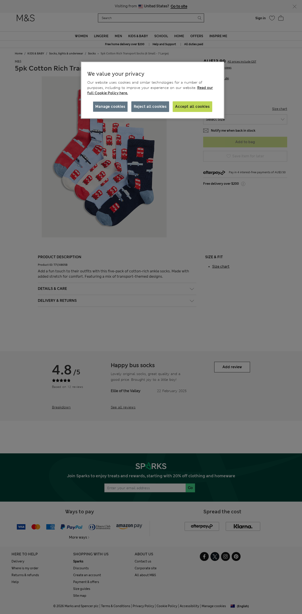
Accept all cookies (192, 106)
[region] (152, 90)
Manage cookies (110, 106)
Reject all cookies (150, 106)
